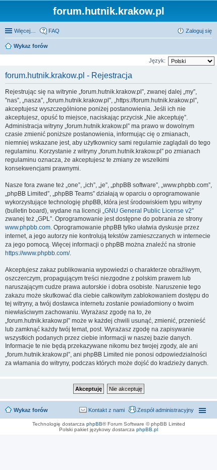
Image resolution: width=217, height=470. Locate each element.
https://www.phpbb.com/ (37, 253)
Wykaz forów (31, 410)
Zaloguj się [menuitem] (199, 31)
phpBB (94, 424)
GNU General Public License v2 (148, 210)
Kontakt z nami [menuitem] (106, 410)
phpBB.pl (147, 429)
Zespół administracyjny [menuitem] (165, 410)
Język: (157, 60)
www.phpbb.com (27, 227)
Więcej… (25, 31)
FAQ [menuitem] (54, 31)
